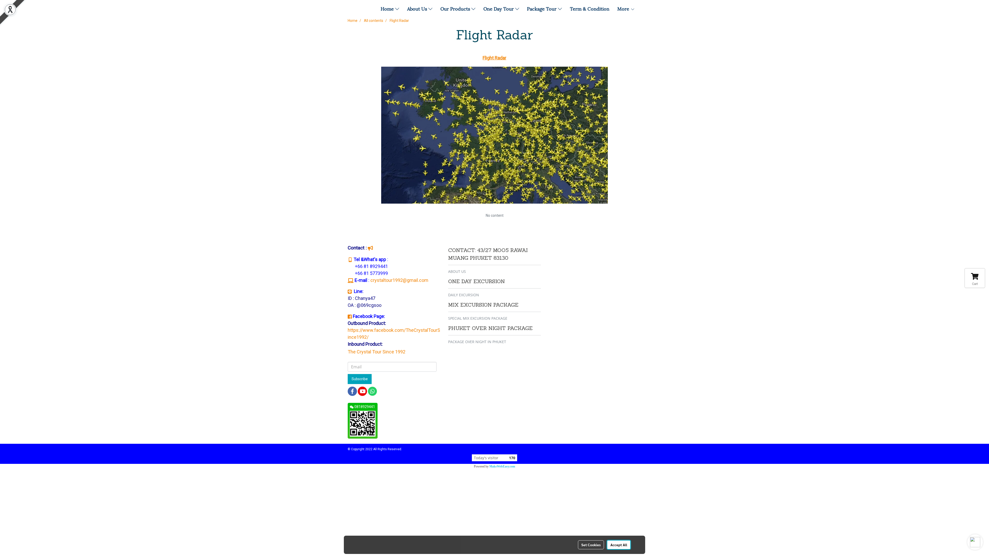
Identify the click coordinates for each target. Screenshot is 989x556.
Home (388, 8)
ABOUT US (457, 271)
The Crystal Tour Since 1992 (376, 351)
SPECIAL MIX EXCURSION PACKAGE (477, 318)
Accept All (618, 544)
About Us (417, 8)
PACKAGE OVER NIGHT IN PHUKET (477, 341)
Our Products (455, 8)
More (623, 8)
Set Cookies (591, 544)
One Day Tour (499, 8)
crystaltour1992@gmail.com (399, 280)
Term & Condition (589, 8)
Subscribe (360, 379)
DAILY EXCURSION (463, 294)
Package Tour (542, 8)
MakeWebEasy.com (502, 466)
